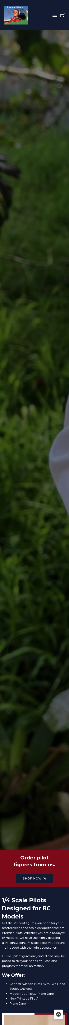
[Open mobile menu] (55, 15)
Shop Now (32, 878)
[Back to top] (58, 1014)
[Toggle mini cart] (62, 15)
